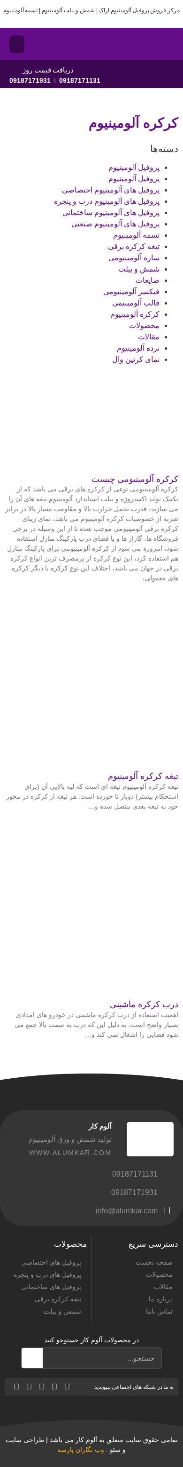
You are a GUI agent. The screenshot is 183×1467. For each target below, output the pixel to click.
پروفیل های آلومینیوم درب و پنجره (107, 201)
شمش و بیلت (139, 269)
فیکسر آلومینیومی (131, 292)
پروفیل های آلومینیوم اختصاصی (111, 190)
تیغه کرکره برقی (134, 246)
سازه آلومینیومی (134, 258)
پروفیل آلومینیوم (134, 167)
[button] (16, 44)
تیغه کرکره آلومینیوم (143, 776)
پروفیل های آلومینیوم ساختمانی (111, 212)
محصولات (144, 325)
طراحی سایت (25, 1439)
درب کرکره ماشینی (144, 1004)
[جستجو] (32, 1358)
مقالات (149, 337)
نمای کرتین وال (136, 359)
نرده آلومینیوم (138, 348)
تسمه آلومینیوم (136, 235)
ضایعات (148, 280)
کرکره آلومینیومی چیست (135, 479)
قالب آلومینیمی (136, 303)
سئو (115, 1449)
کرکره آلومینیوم (135, 314)
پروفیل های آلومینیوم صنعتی (115, 224)
